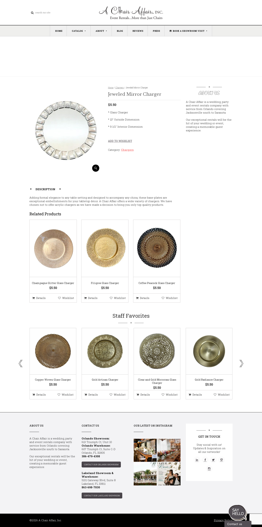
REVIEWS (137, 30)
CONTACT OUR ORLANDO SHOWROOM (101, 464)
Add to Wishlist (120, 141)
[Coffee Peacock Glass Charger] (152, 248)
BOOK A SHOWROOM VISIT (188, 30)
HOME (58, 30)
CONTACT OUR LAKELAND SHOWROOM (102, 495)
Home (110, 87)
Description (45, 189)
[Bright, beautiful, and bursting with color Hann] (168, 450)
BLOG (120, 30)
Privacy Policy (223, 520)
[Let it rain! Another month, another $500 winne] (168, 473)
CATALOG (77, 30)
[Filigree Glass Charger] (100, 248)
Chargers (119, 87)
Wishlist (68, 298)
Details (41, 298)
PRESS (156, 30)
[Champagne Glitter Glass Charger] (48, 248)
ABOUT (100, 30)
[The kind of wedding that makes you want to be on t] (145, 473)
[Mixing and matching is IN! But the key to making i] (145, 450)
